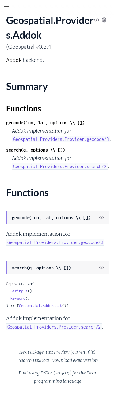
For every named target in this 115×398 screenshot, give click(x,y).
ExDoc (46, 373)
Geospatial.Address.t (40, 305)
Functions (23, 108)
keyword (17, 298)
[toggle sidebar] (6, 7)
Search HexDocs (34, 360)
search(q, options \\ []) (35, 149)
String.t (19, 291)
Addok (13, 60)
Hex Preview (58, 352)
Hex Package (31, 352)
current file (83, 352)
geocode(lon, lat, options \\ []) (45, 122)
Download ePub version (75, 360)
